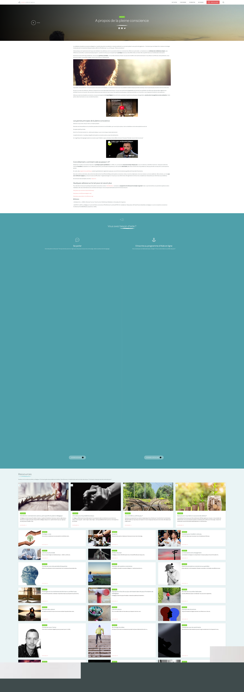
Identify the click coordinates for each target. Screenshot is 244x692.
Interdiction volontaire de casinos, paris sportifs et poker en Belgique (41, 516)
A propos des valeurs (48, 609)
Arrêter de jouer (117, 553)
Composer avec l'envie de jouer (121, 664)
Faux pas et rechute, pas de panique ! (123, 683)
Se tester (174, 2)
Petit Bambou (110, 186)
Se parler (200, 2)
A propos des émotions (189, 609)
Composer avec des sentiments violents (54, 664)
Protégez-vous (46, 534)
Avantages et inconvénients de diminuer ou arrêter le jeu (59, 591)
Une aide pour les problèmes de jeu (83, 516)
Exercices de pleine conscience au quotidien (195, 566)
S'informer (183, 2)
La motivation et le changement (191, 553)
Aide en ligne (214, 2)
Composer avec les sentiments (191, 627)
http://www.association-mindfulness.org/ (83, 196)
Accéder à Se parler (76, 457)
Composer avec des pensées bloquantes (54, 566)
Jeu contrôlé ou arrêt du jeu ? (134, 516)
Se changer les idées (118, 627)
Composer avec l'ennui (49, 627)
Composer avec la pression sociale (192, 664)
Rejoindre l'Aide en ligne (152, 457)
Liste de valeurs (117, 609)
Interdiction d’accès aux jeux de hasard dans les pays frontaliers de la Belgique (132, 592)
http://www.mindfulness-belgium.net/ (82, 193)
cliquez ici (93, 178)
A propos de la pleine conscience (122, 566)
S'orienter (192, 2)
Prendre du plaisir (47, 683)
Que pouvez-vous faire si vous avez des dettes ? (192, 516)
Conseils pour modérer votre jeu (192, 534)
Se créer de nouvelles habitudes (191, 591)
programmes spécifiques (86, 171)
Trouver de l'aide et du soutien (191, 683)
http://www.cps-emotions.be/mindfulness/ (83, 190)
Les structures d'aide (48, 553)
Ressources (122, 16)
